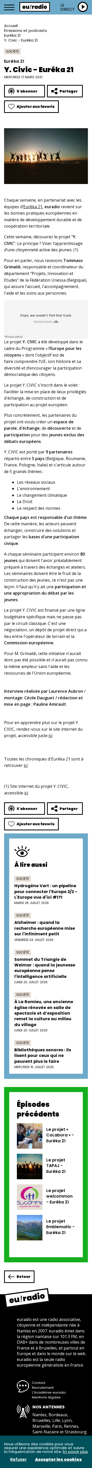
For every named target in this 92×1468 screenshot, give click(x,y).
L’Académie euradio (49, 1392)
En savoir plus (75, 1451)
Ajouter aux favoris (36, 106)
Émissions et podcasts (25, 30)
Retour (23, 1276)
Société (12, 51)
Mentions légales (46, 1397)
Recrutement (43, 1387)
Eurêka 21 (12, 35)
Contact (38, 1382)
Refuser (18, 1460)
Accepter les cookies (58, 1460)
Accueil (11, 25)
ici (50, 735)
